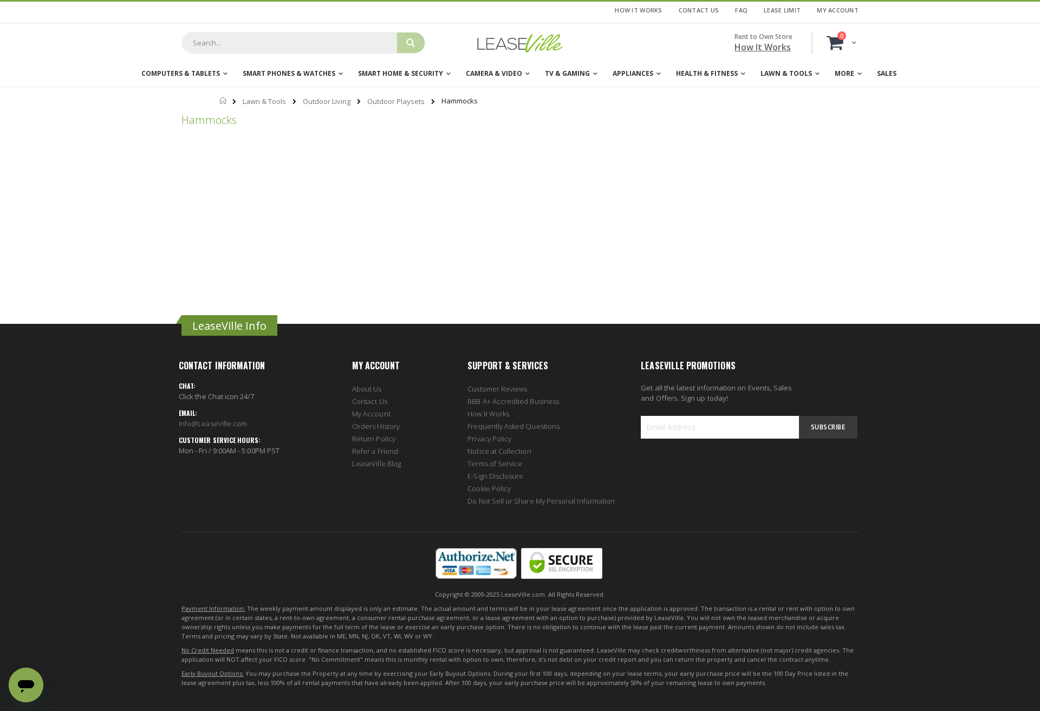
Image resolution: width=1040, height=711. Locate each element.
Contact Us (699, 10)
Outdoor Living (326, 101)
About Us (367, 389)
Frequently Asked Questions (513, 426)
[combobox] (289, 43)
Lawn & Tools (264, 101)
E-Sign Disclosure (495, 476)
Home (223, 101)
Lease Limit (782, 10)
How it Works (488, 414)
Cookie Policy (489, 488)
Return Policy (373, 438)
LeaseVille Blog (376, 463)
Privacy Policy (489, 438)
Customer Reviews (497, 389)
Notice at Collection (499, 451)
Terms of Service (494, 463)
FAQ (741, 10)
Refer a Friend (375, 451)
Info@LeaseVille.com (213, 423)
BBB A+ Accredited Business (513, 401)
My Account (838, 10)
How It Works (638, 10)
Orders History (376, 426)
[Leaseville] (520, 43)
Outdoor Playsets (396, 101)
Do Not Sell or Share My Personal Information (541, 501)
